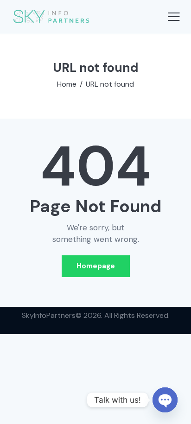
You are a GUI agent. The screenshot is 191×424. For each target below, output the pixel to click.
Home (66, 84)
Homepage (95, 266)
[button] (174, 17)
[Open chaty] (165, 399)
